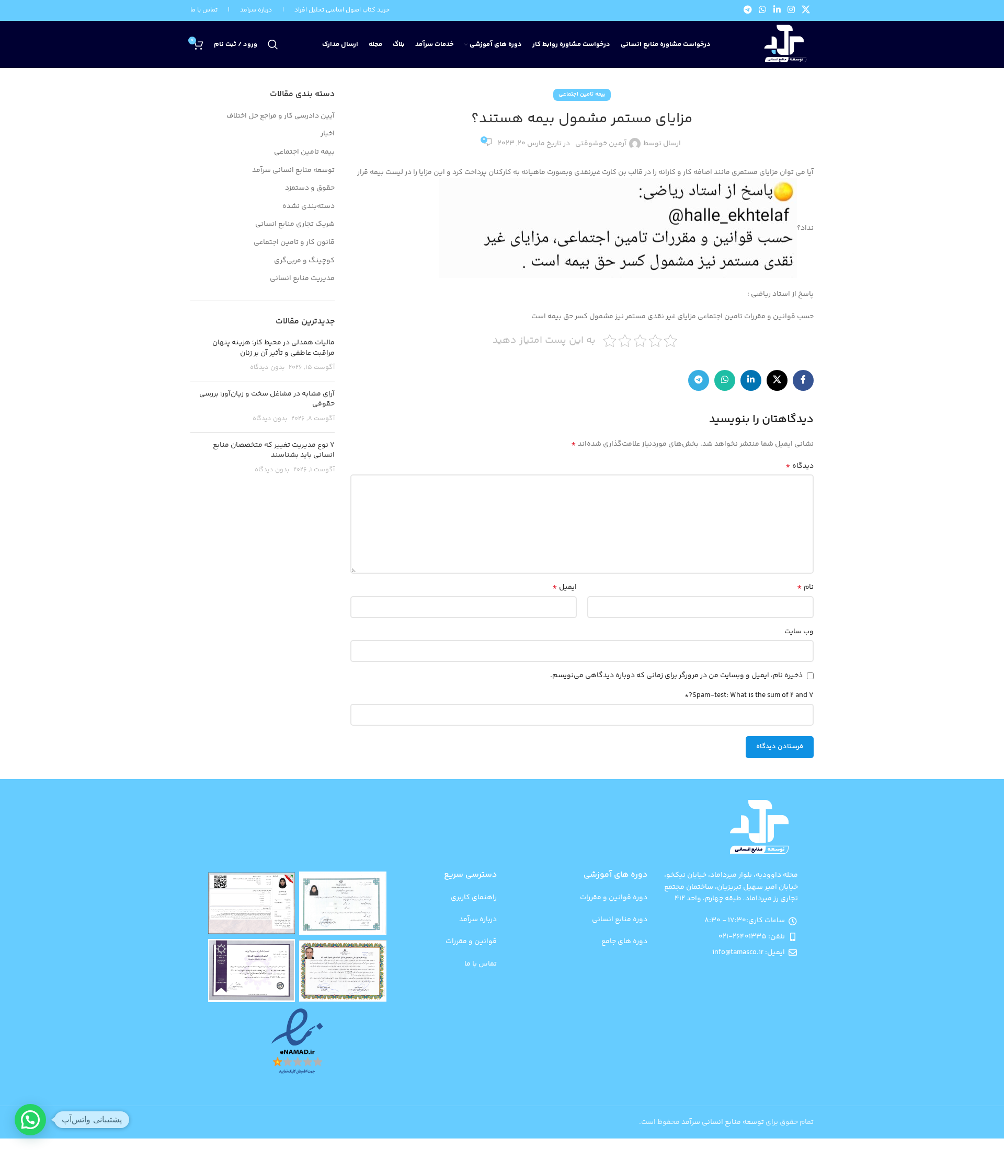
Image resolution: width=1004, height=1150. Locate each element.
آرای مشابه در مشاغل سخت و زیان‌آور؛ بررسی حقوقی (267, 399)
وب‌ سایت (799, 631)
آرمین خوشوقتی (600, 143)
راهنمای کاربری (474, 897)
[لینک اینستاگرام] (791, 10)
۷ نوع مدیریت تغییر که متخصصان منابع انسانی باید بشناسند (274, 450)
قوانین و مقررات (471, 941)
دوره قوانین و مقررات (613, 897)
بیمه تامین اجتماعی (582, 94)
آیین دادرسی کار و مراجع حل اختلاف (280, 116)
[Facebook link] (803, 380)
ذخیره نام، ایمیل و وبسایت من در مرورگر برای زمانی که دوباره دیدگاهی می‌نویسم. (676, 675)
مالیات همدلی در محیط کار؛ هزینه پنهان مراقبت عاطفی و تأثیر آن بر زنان (273, 348)
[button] (30, 1119)
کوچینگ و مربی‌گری (304, 261)
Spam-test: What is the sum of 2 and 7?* (749, 695)
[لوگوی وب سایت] (784, 45)
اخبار (328, 134)
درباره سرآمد (478, 919)
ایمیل (564, 587)
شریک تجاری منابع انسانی (295, 224)
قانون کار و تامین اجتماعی (294, 243)
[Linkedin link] (777, 10)
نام (805, 587)
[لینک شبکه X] (806, 10)
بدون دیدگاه (267, 367)
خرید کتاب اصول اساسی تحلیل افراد (342, 10)
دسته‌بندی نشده (308, 207)
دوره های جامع (624, 941)
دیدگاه (799, 466)
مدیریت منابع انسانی (302, 279)
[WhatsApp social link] (763, 10)
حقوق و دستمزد (310, 188)
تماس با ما (204, 10)
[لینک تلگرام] (747, 10)
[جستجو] (273, 44)
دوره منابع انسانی (619, 919)
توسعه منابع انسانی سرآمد (293, 171)
